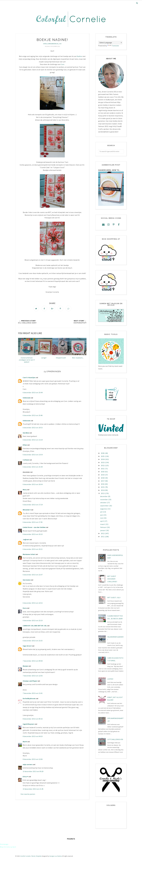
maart (102, 524)
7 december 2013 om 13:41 (33, 693)
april (102, 521)
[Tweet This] (36, 308)
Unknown (26, 398)
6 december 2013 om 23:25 (33, 641)
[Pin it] (60, 308)
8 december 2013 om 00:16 (33, 719)
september (104, 506)
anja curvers (28, 764)
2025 (103, 456)
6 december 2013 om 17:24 (33, 505)
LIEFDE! (110, 679)
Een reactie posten (28, 794)
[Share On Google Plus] (52, 308)
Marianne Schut (29, 554)
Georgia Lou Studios (55, 856)
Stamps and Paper (30, 681)
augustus (103, 509)
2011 (103, 536)
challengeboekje (51, 44)
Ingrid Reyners (28, 724)
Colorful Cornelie (25, 856)
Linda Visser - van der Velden (34, 527)
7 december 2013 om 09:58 (33, 661)
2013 (103, 493)
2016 (103, 484)
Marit (25, 742)
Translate (115, 46)
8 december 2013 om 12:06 (33, 759)
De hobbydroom (29, 698)
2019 (103, 475)
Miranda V (27, 510)
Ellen (25, 445)
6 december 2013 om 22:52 (33, 603)
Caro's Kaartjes (29, 377)
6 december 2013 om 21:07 (33, 575)
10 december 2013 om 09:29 (33, 771)
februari (103, 527)
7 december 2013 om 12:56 (33, 676)
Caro (62, 64)
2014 (103, 490)
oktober (103, 502)
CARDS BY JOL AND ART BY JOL (35, 626)
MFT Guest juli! (113, 597)
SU (60, 44)
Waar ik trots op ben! (8, 847)
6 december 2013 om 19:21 (33, 549)
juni (101, 515)
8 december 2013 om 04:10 (33, 736)
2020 (103, 472)
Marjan (26, 666)
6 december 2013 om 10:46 (33, 415)
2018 (103, 478)
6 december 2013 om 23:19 (33, 620)
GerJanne (26, 580)
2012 (103, 533)
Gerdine (26, 433)
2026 (103, 453)
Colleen (26, 460)
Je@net (26, 539)
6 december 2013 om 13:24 (33, 440)
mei (101, 518)
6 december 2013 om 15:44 (33, 467)
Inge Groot (27, 646)
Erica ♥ (25, 776)
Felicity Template (36, 856)
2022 (103, 465)
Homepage (4, 844)
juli (101, 512)
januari (103, 530)
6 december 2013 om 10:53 (33, 428)
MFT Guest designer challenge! (112, 579)
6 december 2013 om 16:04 (33, 484)
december (104, 496)
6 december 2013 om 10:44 (33, 392)
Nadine (79, 56)
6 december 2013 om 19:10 (33, 534)
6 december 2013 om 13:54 (33, 455)
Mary (25, 490)
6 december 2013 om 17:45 (33, 522)
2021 (103, 469)
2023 (103, 462)
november (104, 499)
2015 (103, 487)
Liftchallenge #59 (115, 739)
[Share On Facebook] (44, 308)
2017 (103, 481)
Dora (25, 608)
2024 (103, 459)
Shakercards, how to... (109, 170)
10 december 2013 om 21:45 (33, 789)
